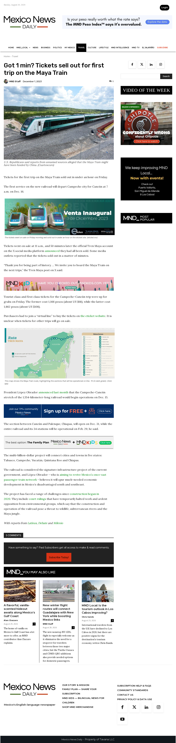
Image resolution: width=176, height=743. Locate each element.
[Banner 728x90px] (59, 284)
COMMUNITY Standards (132, 690)
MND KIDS (68, 698)
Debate (42, 523)
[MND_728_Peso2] (117, 31)
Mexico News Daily (72, 739)
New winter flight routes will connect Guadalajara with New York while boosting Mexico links (58, 612)
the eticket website (92, 316)
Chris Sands (88, 617)
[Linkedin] (151, 64)
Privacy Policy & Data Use (134, 699)
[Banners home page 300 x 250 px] (146, 147)
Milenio (58, 523)
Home (7, 56)
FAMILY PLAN (70, 689)
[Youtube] (122, 719)
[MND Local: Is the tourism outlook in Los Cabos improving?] (98, 591)
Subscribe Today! (59, 557)
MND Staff (15, 81)
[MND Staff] (6, 81)
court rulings (37, 499)
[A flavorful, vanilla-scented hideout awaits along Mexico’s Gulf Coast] (20, 591)
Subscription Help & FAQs (134, 685)
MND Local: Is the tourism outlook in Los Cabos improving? (97, 609)
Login (164, 7)
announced (52, 251)
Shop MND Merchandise (77, 707)
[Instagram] (160, 64)
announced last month (53, 392)
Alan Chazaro (11, 620)
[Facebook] (132, 64)
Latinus (32, 523)
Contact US (125, 694)
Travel (15, 56)
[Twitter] (142, 64)
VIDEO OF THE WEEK (146, 90)
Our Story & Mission (75, 685)
